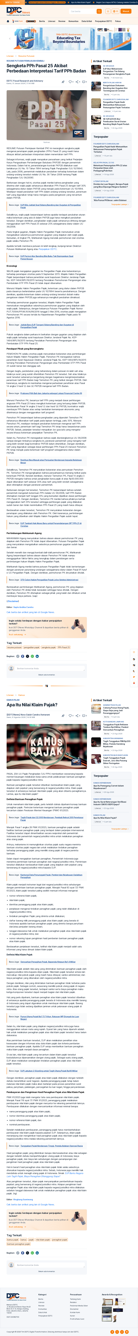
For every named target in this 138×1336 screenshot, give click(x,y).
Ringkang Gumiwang (23, 1199)
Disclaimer (74, 1309)
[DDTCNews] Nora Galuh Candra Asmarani (28, 714)
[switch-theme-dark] (108, 11)
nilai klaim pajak (43, 1240)
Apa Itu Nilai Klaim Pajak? (48, 2)
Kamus (21, 695)
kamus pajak (12, 1240)
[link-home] (8, 21)
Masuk (126, 11)
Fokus (118, 21)
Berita (42, 21)
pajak (31, 1240)
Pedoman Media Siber (79, 1306)
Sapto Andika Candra (23, 607)
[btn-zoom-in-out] (63, 81)
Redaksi (73, 1302)
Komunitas (73, 21)
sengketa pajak (49, 647)
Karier (72, 1316)
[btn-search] (99, 11)
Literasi (51, 21)
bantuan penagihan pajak (18, 1244)
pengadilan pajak (31, 647)
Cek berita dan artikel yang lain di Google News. (31, 612)
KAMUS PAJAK (13, 700)
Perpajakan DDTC (103, 21)
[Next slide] (128, 38)
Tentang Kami (75, 1299)
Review (61, 21)
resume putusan (14, 647)
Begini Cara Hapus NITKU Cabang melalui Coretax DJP (84, 2)
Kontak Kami (75, 1312)
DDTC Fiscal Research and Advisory (25, 80)
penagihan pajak (59, 1240)
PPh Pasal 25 (64, 647)
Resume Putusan (26, 56)
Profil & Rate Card (77, 1319)
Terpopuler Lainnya (119, 204)
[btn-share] (77, 81)
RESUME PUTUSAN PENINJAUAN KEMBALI (25, 61)
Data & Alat (87, 21)
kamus (23, 1240)
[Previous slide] (10, 38)
